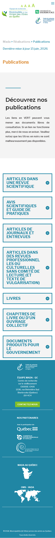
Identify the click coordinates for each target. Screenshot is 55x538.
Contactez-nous (27, 404)
